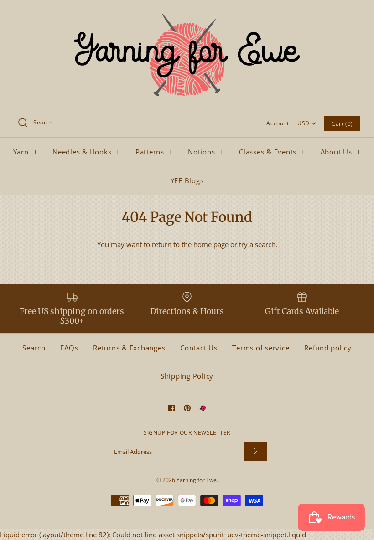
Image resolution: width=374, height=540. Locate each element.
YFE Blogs (187, 180)
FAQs (69, 347)
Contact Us (199, 347)
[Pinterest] (187, 408)
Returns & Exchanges (129, 347)
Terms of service (260, 347)
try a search (257, 244)
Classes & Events (272, 151)
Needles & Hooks (86, 151)
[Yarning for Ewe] (187, 14)
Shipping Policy (187, 376)
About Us (341, 151)
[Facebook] (171, 408)
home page (211, 244)
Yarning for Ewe (197, 480)
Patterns (154, 151)
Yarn (25, 151)
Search (34, 347)
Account (277, 123)
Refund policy (328, 347)
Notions (206, 151)
